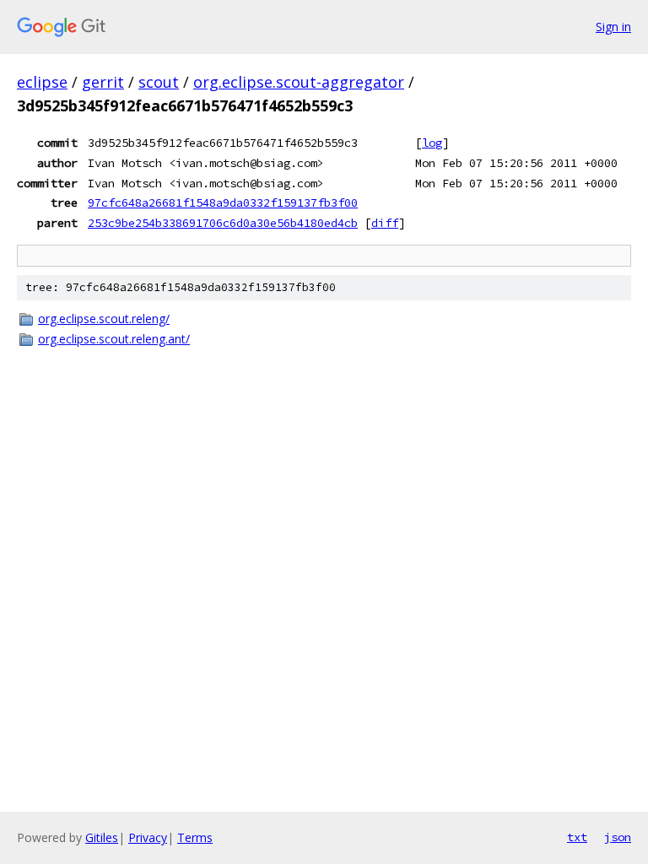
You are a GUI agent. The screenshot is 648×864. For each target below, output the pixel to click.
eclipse (42, 82)
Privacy (147, 837)
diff (384, 222)
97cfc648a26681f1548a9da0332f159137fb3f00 (223, 202)
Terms (195, 837)
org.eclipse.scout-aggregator (298, 82)
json (617, 837)
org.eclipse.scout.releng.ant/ (114, 339)
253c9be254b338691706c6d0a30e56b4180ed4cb (223, 222)
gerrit (103, 82)
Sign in (613, 27)
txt (577, 837)
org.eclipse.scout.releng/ (104, 318)
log (432, 142)
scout (158, 82)
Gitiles (101, 837)
